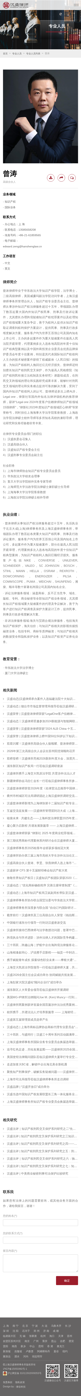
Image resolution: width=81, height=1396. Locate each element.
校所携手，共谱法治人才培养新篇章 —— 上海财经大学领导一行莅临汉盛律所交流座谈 (42, 1012)
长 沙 (68, 1325)
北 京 (25, 1325)
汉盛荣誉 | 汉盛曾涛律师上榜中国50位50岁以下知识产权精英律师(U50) (42, 736)
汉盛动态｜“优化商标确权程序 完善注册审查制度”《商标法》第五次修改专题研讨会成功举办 (42, 885)
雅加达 (7, 1356)
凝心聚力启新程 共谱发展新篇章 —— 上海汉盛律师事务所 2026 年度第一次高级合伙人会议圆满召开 (42, 825)
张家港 (33, 1336)
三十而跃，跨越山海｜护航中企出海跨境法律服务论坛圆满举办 (42, 945)
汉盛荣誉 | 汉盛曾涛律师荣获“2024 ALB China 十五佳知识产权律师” (42, 728)
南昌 (14, 1346)
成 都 (56, 1330)
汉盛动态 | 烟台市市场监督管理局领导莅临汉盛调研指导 (42, 706)
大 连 (44, 1325)
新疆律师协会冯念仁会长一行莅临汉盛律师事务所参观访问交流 (42, 781)
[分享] (61, 177)
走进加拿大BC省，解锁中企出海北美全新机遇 (37, 1064)
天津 (60, 1336)
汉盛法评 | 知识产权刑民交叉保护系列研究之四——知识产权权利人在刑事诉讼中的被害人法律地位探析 (42, 1143)
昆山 (53, 1341)
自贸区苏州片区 (12, 1341)
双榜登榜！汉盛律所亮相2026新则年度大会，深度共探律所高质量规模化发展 (42, 758)
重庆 (44, 1341)
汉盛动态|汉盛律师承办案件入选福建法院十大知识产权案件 (42, 698)
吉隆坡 (18, 1351)
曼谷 (56, 1351)
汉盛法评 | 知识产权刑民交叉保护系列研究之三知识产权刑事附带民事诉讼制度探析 (42, 1136)
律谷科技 (21, 1386)
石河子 (26, 1330)
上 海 (6, 1325)
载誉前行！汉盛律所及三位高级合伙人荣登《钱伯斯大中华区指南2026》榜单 (42, 915)
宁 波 (35, 1325)
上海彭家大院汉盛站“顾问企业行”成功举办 (34, 982)
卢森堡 (29, 1351)
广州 (36, 1341)
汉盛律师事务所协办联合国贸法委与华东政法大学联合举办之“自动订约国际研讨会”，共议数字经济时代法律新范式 (42, 900)
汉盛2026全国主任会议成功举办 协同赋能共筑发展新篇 (42, 974)
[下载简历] (50, 177)
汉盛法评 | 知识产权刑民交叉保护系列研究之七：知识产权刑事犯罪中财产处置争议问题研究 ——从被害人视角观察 (42, 1166)
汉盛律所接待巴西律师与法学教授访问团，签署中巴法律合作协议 (42, 930)
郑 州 (37, 1330)
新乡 (23, 1346)
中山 (32, 1346)
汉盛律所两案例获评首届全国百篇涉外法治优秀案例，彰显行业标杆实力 (42, 1004)
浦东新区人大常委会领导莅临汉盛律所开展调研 (38, 989)
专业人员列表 (33, 53)
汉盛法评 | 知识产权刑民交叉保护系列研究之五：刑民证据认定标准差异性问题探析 (42, 1151)
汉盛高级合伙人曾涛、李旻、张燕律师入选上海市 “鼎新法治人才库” (42, 863)
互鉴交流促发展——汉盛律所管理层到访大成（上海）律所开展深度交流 (42, 810)
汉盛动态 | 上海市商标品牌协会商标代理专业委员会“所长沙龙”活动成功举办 (42, 1027)
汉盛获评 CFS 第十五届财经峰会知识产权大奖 (37, 870)
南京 (27, 1341)
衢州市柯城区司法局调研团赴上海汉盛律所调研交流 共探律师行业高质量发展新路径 (42, 795)
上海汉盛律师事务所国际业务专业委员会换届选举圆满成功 (42, 1042)
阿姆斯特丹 (43, 1351)
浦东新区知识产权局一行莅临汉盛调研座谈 (35, 766)
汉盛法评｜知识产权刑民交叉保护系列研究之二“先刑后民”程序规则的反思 (42, 1128)
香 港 (50, 1346)
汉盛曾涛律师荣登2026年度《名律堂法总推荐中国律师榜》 (42, 788)
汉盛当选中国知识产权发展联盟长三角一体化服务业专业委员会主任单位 (42, 1094)
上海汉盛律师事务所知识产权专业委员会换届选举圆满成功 (42, 1101)
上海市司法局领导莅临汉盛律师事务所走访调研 (38, 1079)
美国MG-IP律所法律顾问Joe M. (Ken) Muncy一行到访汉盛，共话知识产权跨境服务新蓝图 (42, 997)
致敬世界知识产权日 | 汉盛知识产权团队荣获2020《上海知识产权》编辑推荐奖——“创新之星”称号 (42, 877)
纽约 (65, 1351)
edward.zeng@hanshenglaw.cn (22, 246)
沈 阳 (15, 1330)
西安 (71, 1341)
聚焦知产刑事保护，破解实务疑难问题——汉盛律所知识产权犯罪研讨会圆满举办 (42, 1071)
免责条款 (7, 1382)
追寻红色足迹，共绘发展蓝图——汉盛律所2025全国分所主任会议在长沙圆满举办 (42, 1049)
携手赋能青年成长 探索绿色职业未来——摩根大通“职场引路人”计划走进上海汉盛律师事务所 (42, 960)
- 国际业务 (9, 207)
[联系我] (71, 177)
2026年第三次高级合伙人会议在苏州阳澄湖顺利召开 (41, 751)
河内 (25, 1356)
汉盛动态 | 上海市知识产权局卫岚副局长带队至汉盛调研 (42, 892)
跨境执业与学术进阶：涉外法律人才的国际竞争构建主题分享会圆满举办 (42, 937)
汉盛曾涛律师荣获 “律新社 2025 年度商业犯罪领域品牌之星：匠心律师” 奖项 (42, 833)
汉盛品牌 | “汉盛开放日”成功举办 (28, 1086)
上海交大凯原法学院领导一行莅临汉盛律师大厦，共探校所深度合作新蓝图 (42, 967)
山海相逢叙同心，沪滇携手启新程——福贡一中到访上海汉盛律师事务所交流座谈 (42, 952)
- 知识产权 (9, 201)
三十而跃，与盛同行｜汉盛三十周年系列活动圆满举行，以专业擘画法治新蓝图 (42, 1034)
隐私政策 (20, 1382)
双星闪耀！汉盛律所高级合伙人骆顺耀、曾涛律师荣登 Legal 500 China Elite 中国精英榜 (42, 743)
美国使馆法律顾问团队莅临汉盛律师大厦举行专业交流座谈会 (42, 1057)
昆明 (40, 1346)
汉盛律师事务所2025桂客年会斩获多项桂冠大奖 (38, 848)
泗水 (16, 1356)
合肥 (62, 1341)
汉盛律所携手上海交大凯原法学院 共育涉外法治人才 (41, 773)
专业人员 (17, 53)
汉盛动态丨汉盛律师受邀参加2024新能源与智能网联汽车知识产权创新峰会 (42, 721)
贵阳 (5, 1346)
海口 (51, 1336)
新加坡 (7, 1351)
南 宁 (15, 1325)
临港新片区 (9, 1336)
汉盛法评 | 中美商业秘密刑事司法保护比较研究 (37, 1173)
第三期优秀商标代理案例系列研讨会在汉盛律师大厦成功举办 (42, 840)
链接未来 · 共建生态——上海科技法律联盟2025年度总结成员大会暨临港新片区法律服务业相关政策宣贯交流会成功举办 (42, 818)
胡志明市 (37, 1356)
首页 (5, 53)
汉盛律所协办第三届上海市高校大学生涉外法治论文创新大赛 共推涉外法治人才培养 (42, 855)
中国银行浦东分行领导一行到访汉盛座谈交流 (36, 922)
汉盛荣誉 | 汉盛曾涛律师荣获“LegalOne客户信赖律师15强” (42, 713)
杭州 (43, 1336)
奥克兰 (60, 1346)
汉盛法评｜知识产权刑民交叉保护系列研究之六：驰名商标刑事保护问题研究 (42, 1158)
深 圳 (6, 1330)
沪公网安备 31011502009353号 (24, 1373)
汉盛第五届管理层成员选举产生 (27, 1019)
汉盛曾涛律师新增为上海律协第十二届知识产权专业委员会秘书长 (42, 803)
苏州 (69, 1336)
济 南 (46, 1330)
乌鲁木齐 (56, 1325)
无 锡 (22, 1336)
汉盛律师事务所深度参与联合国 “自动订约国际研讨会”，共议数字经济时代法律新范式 (42, 907)
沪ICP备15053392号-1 (15, 1369)
